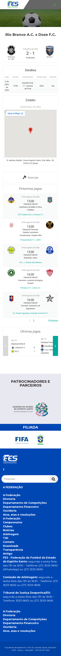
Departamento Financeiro (21, 506)
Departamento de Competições (25, 502)
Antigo (7, 553)
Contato (8, 541)
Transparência (13, 549)
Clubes (7, 526)
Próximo (53, 320)
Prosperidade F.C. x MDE (30, 240)
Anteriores (9, 320)
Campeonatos (12, 522)
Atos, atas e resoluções (19, 514)
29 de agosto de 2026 (31, 197)
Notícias (8, 530)
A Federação (11, 495)
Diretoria (9, 498)
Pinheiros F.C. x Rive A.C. (30, 288)
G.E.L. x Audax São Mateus (30, 262)
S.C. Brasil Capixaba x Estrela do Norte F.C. (30, 313)
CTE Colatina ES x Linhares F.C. (30, 214)
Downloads (10, 545)
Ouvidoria (9, 510)
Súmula (33, 177)
